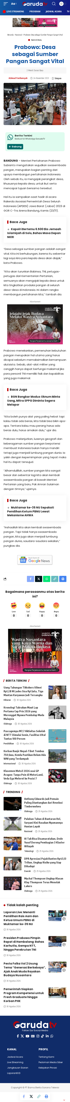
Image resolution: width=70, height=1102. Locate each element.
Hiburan (7, 700)
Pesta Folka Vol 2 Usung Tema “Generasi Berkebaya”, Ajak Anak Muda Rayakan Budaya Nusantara (25, 969)
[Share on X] (31, 1096)
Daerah (27, 871)
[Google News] (33, 1036)
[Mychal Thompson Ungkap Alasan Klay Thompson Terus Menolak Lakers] (13, 883)
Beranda (10, 35)
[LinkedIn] (47, 1036)
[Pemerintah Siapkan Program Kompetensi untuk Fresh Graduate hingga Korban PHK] (57, 992)
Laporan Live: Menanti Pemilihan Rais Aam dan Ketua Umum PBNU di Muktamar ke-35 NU (21, 918)
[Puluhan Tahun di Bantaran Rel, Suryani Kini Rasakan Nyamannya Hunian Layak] (13, 823)
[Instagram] (38, 1036)
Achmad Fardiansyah (18, 78)
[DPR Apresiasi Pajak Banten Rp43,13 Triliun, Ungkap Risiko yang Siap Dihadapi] (13, 863)
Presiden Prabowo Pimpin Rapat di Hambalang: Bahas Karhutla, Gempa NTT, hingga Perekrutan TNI (24, 944)
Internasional (10, 763)
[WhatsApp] (52, 1036)
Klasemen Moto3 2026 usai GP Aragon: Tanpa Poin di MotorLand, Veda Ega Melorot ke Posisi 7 (23, 774)
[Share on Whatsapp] (46, 579)
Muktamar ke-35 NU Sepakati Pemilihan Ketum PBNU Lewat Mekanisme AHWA (30, 511)
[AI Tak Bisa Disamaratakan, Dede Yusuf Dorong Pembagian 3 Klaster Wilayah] (13, 843)
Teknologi (29, 851)
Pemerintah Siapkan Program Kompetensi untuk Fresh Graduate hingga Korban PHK (24, 995)
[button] (7, 3)
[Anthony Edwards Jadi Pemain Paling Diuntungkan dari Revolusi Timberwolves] (13, 803)
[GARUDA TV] (35, 4)
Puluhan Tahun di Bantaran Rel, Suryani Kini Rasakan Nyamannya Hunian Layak (43, 822)
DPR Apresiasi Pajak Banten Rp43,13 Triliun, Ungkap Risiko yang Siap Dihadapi (45, 862)
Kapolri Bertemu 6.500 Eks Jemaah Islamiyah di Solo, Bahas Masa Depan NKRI (34, 233)
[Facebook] (18, 1036)
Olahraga (8, 723)
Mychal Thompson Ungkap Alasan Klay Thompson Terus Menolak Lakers (43, 882)
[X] (22, 1036)
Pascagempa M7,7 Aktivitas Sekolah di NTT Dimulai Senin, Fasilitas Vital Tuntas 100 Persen (25, 735)
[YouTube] (27, 1036)
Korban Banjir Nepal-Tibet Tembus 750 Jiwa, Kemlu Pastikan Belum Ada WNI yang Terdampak (25, 755)
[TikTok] (42, 1036)
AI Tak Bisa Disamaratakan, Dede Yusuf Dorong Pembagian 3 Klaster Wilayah (44, 842)
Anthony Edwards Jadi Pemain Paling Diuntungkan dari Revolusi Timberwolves (43, 802)
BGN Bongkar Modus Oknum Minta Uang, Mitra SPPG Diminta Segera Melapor (33, 400)
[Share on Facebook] (23, 1096)
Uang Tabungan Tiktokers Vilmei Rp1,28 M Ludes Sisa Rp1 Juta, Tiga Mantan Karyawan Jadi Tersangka (23, 691)
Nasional (18, 35)
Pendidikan (9, 743)
